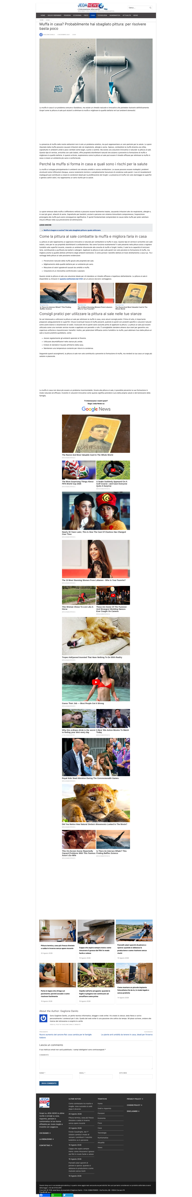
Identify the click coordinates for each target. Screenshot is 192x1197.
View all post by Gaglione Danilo (62, 1024)
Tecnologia (102, 1133)
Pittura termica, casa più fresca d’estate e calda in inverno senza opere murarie (81, 1120)
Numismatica (103, 1138)
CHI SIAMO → (45, 1133)
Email (82, 1073)
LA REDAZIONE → (46, 1139)
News (100, 1147)
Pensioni (101, 1113)
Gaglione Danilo (49, 34)
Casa (48, 20)
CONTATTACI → (45, 1145)
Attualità (101, 1143)
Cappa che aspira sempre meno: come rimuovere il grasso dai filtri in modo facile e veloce (81, 1151)
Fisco (100, 1123)
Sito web (123, 1073)
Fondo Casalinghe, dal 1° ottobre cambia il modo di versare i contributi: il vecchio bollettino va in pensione (80, 1136)
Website (77, 1024)
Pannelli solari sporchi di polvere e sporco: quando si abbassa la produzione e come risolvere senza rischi (81, 1167)
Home (42, 20)
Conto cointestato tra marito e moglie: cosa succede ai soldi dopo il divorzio (81, 1106)
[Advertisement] (96, 128)
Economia (102, 1118)
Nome (42, 1073)
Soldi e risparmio (104, 1108)
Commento (44, 1055)
